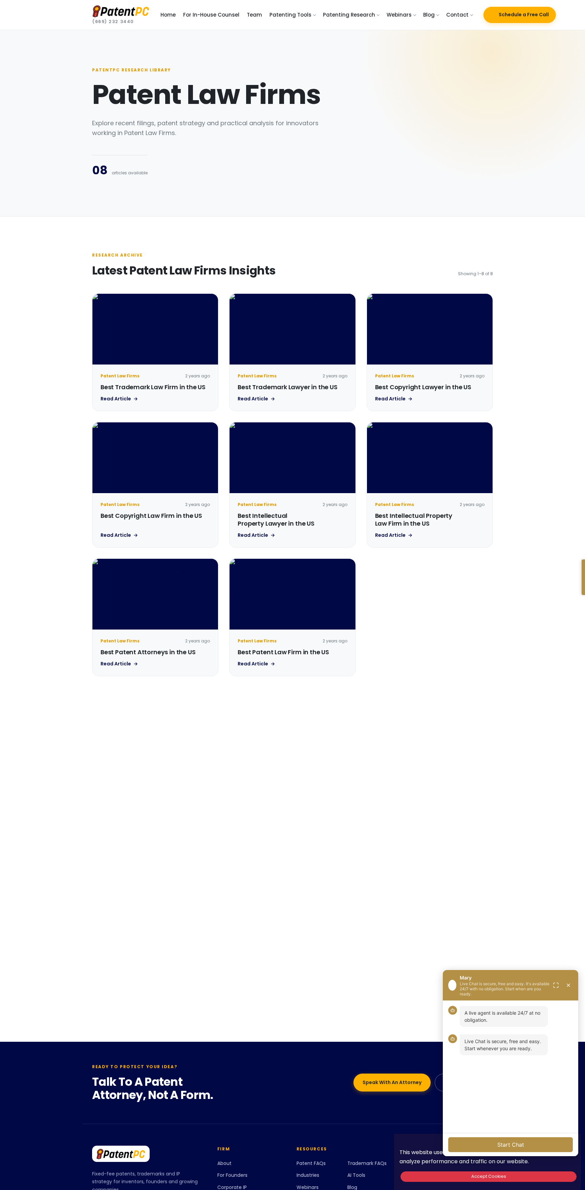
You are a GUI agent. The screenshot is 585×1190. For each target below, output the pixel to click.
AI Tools (356, 1175)
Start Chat (510, 1144)
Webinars (399, 14)
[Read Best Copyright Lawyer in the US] (430, 329)
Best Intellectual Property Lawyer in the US (276, 519)
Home (168, 14)
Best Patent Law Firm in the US (283, 652)
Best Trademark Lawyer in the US (287, 387)
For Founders (232, 1175)
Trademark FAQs (367, 1163)
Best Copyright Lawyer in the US (423, 387)
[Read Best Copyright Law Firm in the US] (155, 457)
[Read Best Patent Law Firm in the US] (292, 594)
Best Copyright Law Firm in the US (151, 515)
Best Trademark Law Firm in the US (153, 387)
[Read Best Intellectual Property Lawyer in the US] (292, 457)
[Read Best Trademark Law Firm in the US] (155, 329)
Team (254, 14)
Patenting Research (349, 14)
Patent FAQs (311, 1163)
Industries (308, 1175)
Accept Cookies (488, 1176)
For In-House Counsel (211, 14)
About (224, 1163)
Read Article (119, 398)
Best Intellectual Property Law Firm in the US (413, 519)
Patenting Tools (290, 14)
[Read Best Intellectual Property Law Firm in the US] (430, 457)
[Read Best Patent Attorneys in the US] (155, 594)
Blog (429, 14)
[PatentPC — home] (146, 1154)
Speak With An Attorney (392, 1082)
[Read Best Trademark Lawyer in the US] (292, 329)
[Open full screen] (556, 985)
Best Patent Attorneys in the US (148, 652)
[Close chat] (568, 985)
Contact (457, 14)
